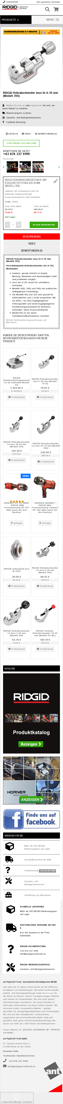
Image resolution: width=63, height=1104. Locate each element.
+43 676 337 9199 (16, 154)
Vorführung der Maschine (21, 143)
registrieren (36, 105)
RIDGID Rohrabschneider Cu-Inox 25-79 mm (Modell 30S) (46, 446)
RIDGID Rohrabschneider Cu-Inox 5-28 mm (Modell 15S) (45, 570)
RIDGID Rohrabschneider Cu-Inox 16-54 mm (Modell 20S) (16, 444)
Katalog (13, 133)
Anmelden (56, 2)
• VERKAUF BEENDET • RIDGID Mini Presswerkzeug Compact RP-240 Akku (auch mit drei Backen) (45, 508)
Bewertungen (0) (47, 133)
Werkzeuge (47, 993)
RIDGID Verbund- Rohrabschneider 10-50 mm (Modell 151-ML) (45, 633)
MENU (50, 20)
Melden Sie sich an (15, 105)
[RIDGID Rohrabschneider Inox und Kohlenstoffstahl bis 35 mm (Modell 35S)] (55, 180)
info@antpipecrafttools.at (21, 1066)
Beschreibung (32, 236)
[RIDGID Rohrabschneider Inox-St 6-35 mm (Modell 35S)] (31, 62)
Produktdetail (18, 397)
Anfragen (17, 523)
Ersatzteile (8, 158)
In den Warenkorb (44, 224)
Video (27, 133)
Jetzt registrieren (43, 2)
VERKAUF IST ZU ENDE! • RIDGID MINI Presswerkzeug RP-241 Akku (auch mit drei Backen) (16, 508)
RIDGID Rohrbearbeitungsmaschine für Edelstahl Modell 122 (16, 382)
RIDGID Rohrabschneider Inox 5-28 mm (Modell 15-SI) (45, 381)
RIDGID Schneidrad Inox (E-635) (16, 570)
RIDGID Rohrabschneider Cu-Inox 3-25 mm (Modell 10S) (16, 633)
